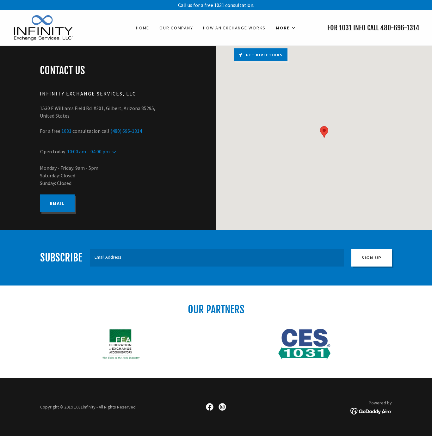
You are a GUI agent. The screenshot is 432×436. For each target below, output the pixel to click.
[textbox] (217, 258)
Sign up (371, 258)
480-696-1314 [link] (399, 27)
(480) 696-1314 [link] (126, 131)
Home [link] (142, 28)
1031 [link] (345, 27)
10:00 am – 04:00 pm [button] (88, 151)
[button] (286, 28)
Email (57, 203)
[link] (43, 27)
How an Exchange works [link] (234, 28)
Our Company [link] (176, 28)
